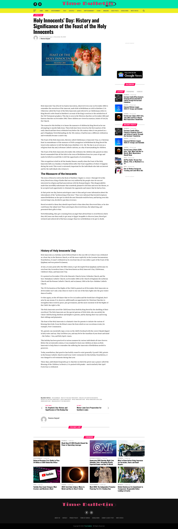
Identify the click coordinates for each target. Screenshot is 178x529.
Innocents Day (46, 401)
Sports (79, 11)
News (46, 11)
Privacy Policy (74, 518)
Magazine (106, 11)
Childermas (56, 398)
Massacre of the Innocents (61, 401)
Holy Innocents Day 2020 (94, 399)
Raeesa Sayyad (45, 38)
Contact (64, 518)
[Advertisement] (75, 92)
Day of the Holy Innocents (70, 398)
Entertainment (55, 11)
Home (41, 11)
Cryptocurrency (89, 11)
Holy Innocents (66, 399)
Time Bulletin (88, 526)
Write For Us (134, 11)
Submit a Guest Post (108, 518)
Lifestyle (71, 11)
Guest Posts (114, 11)
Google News (124, 11)
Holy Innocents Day (79, 399)
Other (98, 11)
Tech (64, 11)
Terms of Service (85, 518)
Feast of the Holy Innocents (51, 399)
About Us (57, 518)
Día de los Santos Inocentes (89, 398)
